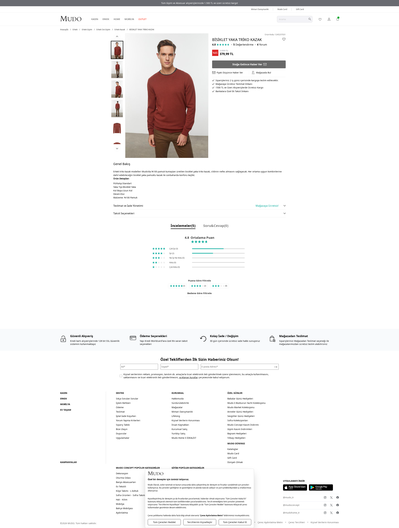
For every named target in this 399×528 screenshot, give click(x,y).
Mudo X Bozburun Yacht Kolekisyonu (246, 402)
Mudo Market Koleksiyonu (241, 407)
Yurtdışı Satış (178, 433)
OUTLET (142, 19)
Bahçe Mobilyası (124, 508)
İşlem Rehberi (123, 402)
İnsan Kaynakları (180, 424)
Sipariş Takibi (123, 424)
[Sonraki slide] (117, 148)
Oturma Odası (123, 477)
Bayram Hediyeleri (237, 433)
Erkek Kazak (120, 29)
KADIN (94, 19)
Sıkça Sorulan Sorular (127, 398)
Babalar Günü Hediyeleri (240, 398)
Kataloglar (232, 449)
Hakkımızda (178, 398)
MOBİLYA (129, 19)
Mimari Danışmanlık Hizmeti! (199, 3)
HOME (117, 19)
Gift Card (300, 9)
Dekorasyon (122, 473)
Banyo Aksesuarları (126, 482)
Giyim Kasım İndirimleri (239, 429)
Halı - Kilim (121, 499)
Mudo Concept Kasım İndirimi (243, 424)
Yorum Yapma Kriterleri (128, 420)
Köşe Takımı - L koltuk (127, 490)
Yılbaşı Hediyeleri (236, 437)
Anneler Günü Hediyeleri (240, 411)
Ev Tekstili (121, 486)
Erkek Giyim (87, 29)
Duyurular (121, 433)
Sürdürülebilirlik (180, 402)
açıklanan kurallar (188, 377)
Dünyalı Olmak (235, 462)
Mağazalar (177, 407)
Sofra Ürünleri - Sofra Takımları (132, 495)
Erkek (75, 29)
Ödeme (120, 407)
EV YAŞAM (65, 409)
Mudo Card (282, 9)
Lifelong (176, 416)
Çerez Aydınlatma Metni (270, 522)
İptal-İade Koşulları (126, 416)
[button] (117, 50)
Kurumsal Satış (179, 429)
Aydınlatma (122, 512)
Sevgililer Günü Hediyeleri (241, 416)
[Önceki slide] (117, 36)
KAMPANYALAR (68, 462)
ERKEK (106, 19)
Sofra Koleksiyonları (237, 420)
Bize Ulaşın (121, 429)
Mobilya (120, 503)
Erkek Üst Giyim (103, 29)
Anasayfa (64, 29)
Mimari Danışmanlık (260, 9)
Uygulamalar (122, 437)
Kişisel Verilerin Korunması (186, 420)
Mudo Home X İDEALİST (184, 437)
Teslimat (120, 411)
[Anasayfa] (70, 18)
